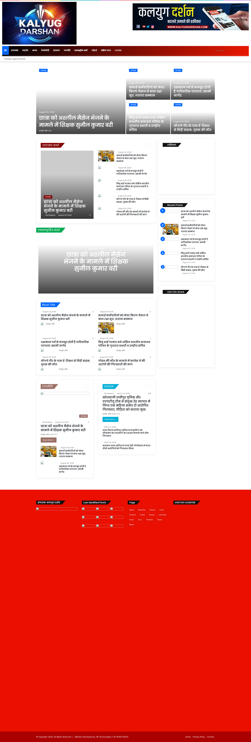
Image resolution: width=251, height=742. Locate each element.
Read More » (48, 440)
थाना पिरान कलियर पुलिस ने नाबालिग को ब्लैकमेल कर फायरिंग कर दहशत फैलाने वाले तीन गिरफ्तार (126, 433)
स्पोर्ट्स (94, 50)
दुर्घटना (122, 145)
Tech (140, 520)
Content (132, 515)
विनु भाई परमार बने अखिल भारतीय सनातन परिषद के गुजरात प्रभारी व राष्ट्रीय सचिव (147, 124)
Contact (210, 737)
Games (152, 515)
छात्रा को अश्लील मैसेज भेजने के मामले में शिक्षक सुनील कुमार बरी (76, 121)
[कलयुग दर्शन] (39, 23)
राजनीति (67, 50)
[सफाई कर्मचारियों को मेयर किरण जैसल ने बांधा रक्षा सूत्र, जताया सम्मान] (148, 83)
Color (161, 510)
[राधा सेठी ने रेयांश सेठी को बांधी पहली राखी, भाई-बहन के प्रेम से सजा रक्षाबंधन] (116, 528)
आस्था (34, 50)
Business (141, 510)
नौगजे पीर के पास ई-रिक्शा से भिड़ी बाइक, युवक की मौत (192, 128)
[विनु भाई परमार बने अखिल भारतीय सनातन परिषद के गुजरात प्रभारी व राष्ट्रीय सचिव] (99, 180)
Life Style (162, 515)
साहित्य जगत (106, 50)
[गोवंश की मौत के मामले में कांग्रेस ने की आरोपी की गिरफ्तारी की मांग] (99, 208)
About (131, 510)
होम (5, 50)
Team (131, 520)
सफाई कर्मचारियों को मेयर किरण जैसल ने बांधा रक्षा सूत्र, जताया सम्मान (146, 91)
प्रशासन (56, 50)
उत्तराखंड (14, 50)
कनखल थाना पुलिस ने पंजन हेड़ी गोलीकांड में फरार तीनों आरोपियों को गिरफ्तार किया (126, 447)
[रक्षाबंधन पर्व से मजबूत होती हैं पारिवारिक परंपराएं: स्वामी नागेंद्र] (193, 83)
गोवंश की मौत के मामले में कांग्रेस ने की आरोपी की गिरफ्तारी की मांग (133, 213)
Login (118, 50)
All (68, 145)
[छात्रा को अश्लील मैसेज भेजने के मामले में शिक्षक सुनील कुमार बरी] (81, 100)
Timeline (149, 520)
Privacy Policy (199, 737)
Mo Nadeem (50, 215)
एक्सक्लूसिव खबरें (81, 50)
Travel (159, 520)
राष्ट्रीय (25, 50)
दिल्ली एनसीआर (112, 145)
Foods (142, 515)
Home (188, 737)
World (131, 524)
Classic (152, 510)
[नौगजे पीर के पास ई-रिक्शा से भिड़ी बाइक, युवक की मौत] (193, 117)
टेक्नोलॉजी (45, 50)
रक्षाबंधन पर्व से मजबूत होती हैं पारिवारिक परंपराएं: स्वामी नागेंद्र (192, 91)
